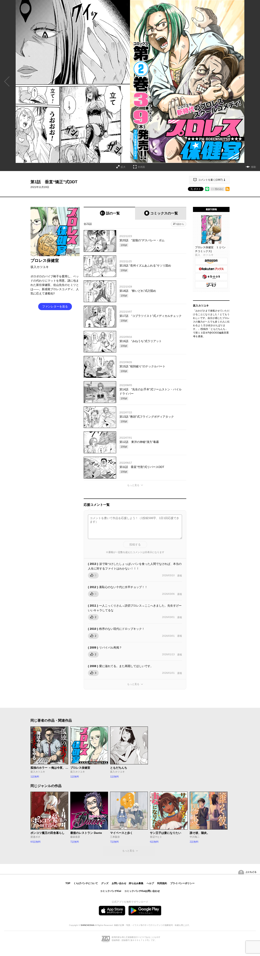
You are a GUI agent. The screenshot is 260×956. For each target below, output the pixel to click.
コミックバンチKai (110, 891)
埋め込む (219, 189)
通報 (179, 575)
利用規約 (162, 883)
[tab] (109, 213)
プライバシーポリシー (182, 883)
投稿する (135, 544)
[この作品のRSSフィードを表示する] (227, 189)
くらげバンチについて (86, 883)
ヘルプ (150, 883)
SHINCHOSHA (87, 925)
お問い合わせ (119, 883)
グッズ (104, 883)
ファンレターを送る (55, 306)
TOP (67, 883)
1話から (180, 224)
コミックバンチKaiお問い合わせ (142, 891)
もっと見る (133, 485)
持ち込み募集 (136, 883)
